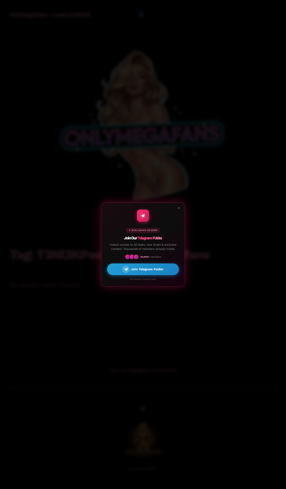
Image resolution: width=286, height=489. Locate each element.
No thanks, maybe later (143, 279)
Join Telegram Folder (147, 269)
